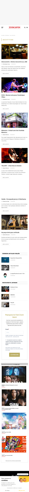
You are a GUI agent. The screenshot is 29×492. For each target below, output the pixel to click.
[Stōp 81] (5, 304)
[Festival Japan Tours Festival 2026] (7, 457)
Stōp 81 (12, 302)
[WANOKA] (5, 296)
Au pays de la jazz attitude (10, 232)
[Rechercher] (25, 27)
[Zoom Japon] (14, 27)
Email (6, 329)
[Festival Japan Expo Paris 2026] (6, 434)
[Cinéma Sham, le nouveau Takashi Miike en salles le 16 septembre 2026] (10, 411)
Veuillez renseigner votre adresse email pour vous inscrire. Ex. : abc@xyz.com (14, 336)
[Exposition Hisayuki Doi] (5, 260)
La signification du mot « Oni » (17, 273)
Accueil (3, 35)
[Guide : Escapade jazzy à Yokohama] (14, 188)
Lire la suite (6, 73)
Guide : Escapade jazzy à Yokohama (13, 199)
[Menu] (2, 27)
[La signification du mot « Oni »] (5, 275)
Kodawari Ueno (14, 287)
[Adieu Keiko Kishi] (5, 267)
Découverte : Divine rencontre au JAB (14, 62)
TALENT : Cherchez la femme (11, 166)
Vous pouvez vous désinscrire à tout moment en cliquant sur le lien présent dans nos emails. (14, 349)
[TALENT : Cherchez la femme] (14, 155)
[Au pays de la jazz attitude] (14, 222)
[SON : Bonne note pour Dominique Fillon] (14, 84)
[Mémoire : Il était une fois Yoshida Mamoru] (14, 120)
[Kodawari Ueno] (5, 289)
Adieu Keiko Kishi (14, 265)
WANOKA (12, 294)
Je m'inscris (14, 354)
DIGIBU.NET (17, 364)
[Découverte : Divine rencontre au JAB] (14, 51)
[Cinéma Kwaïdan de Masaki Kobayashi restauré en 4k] (10, 388)
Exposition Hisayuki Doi (16, 258)
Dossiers (7, 35)
